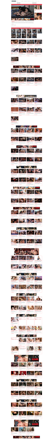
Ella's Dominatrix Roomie (13, 153)
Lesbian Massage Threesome (14, 280)
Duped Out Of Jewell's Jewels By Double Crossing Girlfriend (30, 182)
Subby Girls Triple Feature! (22, 301)
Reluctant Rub (39, 342)
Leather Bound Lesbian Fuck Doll (22, 194)
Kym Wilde (20, 415)
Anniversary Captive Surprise (30, 82)
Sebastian (12, 395)
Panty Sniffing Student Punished (38, 162)
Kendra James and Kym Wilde (22, 416)
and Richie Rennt (24, 395)
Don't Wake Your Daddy (22, 319)
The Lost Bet (24, 173)
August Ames (36, 330)
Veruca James (12, 375)
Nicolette (36, 395)
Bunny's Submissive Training (30, 235)
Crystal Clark (12, 339)
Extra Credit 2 (32, 73)
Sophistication (32, 375)
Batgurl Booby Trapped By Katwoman (22, 82)
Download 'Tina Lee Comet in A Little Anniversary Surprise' (26, 4)
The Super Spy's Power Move (22, 44)
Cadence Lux (36, 102)
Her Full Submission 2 (29, 194)
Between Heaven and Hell (38, 301)
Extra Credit (40, 141)
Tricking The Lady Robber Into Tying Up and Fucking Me (38, 244)
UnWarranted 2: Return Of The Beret (30, 44)
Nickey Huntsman (21, 289)
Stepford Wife (40, 260)
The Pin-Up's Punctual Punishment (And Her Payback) (38, 82)
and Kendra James (16, 395)
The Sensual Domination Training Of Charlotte (38, 112)
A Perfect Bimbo (16, 44)
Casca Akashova (29, 289)
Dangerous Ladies (16, 339)
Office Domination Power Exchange (14, 133)
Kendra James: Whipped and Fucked (22, 280)
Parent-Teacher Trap (14, 310)
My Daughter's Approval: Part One (30, 330)
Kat (11, 415)
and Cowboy (39, 415)
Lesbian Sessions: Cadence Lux (37, 44)
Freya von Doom (36, 260)
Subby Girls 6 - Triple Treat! (38, 289)
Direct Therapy (40, 173)
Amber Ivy (36, 289)
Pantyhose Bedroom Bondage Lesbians (30, 260)
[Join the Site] (26, 146)
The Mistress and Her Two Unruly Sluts (14, 173)
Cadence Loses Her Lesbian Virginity (30, 53)
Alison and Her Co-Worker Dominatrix (38, 215)
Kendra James (12, 44)
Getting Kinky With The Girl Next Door (38, 194)
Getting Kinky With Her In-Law (14, 103)
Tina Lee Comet (21, 44)
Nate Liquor (15, 25)
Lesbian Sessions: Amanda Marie (37, 182)
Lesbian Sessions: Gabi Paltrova (14, 243)
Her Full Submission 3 (14, 61)
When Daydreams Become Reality (38, 133)
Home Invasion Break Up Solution (22, 53)
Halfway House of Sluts (38, 103)
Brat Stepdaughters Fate (29, 153)
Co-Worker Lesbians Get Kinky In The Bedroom (22, 112)
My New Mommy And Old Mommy (30, 301)
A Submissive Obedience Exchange (38, 153)
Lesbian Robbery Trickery (14, 203)
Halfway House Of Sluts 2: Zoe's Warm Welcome (22, 260)
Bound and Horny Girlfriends (30, 112)
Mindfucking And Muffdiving (30, 310)
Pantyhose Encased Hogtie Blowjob (30, 173)
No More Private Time (30, 367)
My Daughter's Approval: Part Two (22, 330)
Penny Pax (36, 342)
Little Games (16, 194)
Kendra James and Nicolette (38, 395)
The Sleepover (16, 375)
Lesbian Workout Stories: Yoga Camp (38, 310)
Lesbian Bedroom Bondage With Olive (14, 235)
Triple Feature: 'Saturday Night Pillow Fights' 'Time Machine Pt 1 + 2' (14, 301)
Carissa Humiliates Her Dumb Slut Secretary (30, 103)
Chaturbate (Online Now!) (37, 10)
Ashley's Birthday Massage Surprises (14, 215)
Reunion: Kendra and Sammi (38, 375)
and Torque (32, 415)
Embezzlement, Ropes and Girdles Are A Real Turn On (14, 121)
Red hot (23, 375)
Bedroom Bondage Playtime (22, 133)
